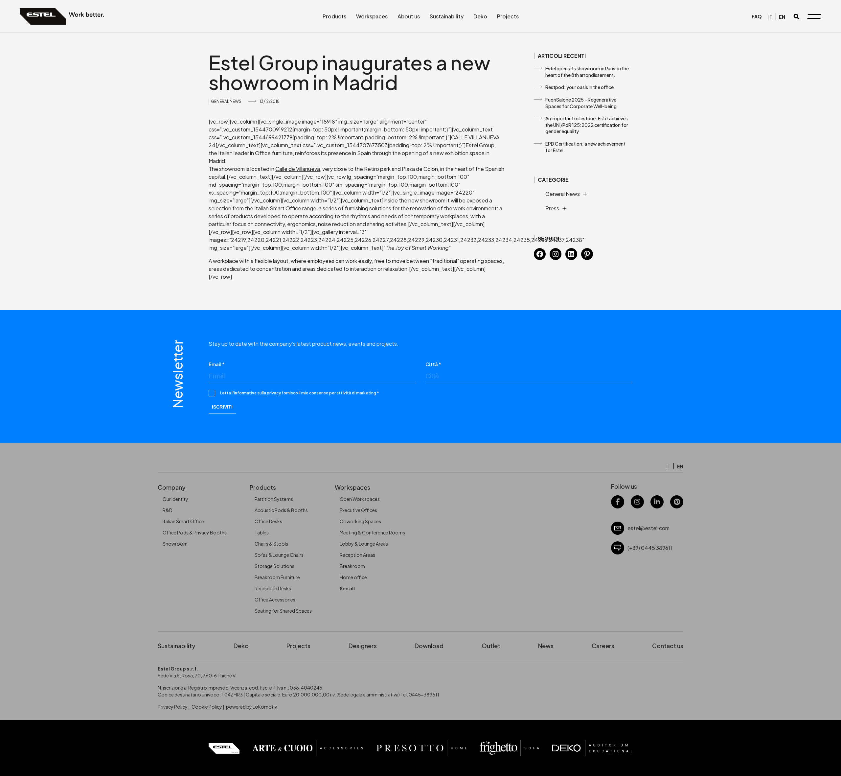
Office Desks (268, 521)
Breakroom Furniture (277, 577)
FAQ (757, 16)
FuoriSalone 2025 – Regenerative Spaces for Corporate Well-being (581, 103)
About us (409, 16)
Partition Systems (274, 499)
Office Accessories (275, 599)
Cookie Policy (207, 707)
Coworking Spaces (360, 521)
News (546, 645)
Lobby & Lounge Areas (364, 544)
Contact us (667, 645)
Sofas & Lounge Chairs (279, 555)
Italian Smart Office (183, 521)
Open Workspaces (360, 499)
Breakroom (352, 566)
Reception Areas (357, 555)
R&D (167, 510)
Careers (603, 645)
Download (429, 645)
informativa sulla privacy (257, 392)
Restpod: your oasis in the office (579, 87)
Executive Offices (358, 510)
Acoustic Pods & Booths (281, 510)
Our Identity (175, 499)
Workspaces (372, 16)
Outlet (491, 645)
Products (334, 16)
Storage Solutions (274, 566)
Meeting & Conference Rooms (372, 532)
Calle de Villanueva (297, 168)
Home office (353, 577)
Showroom (175, 544)
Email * (217, 364)
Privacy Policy (173, 707)
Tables (262, 532)
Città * (433, 364)
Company (172, 487)
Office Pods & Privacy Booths (195, 532)
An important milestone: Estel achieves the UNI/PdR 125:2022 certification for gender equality (586, 124)
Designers (363, 645)
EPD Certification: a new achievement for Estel (585, 147)
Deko (480, 16)
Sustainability (447, 16)
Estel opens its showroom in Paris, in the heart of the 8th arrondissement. (587, 71)
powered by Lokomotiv (251, 707)
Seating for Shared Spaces (283, 611)
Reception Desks (273, 588)
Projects (508, 16)
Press (552, 208)
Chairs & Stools (271, 544)
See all (347, 588)
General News (226, 101)
